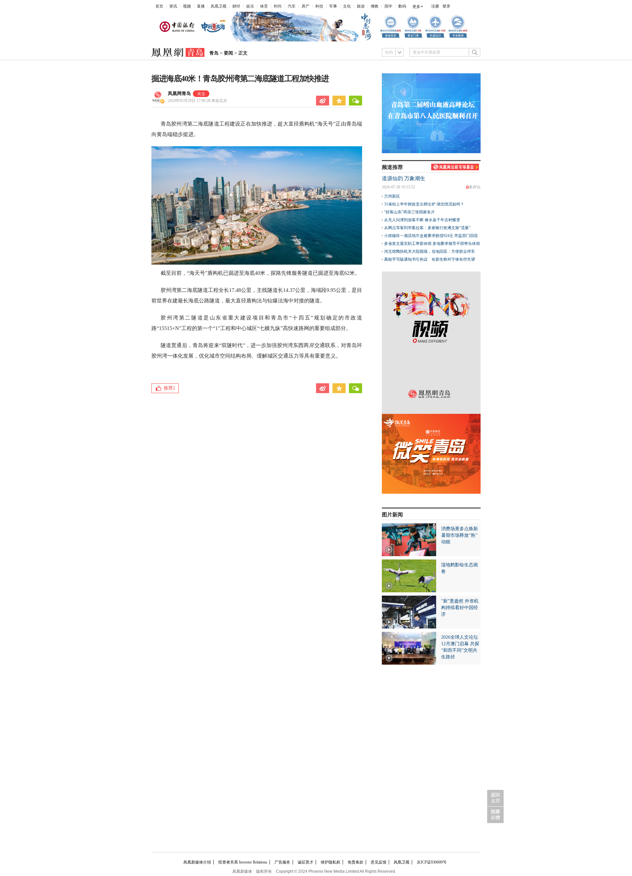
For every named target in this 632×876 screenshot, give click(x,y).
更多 (416, 6)
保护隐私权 (330, 862)
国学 (388, 6)
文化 (347, 6)
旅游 (361, 6)
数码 (402, 6)
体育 (264, 6)
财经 (236, 6)
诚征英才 (305, 862)
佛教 (375, 6)
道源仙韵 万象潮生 (403, 178)
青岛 (214, 53)
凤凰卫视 (218, 6)
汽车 (292, 6)
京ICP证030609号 (432, 862)
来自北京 (197, 100)
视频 (187, 6)
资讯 (173, 6)
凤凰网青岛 (179, 93)
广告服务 (282, 862)
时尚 (278, 6)
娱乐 (250, 6)
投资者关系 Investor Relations (242, 862)
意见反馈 (378, 862)
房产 (305, 6)
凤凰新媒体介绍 (197, 862)
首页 (159, 6)
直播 (201, 6)
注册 (435, 6)
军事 (333, 6)
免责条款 (355, 862)
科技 (319, 6)
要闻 (228, 53)
